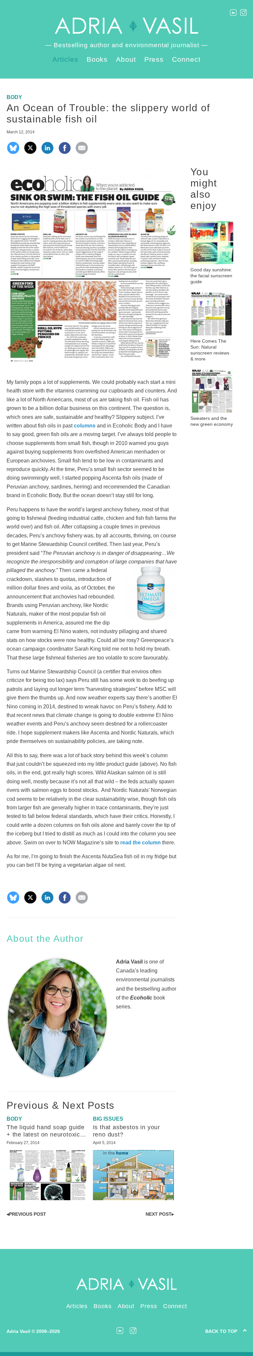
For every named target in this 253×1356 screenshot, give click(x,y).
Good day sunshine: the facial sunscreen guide (211, 275)
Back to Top (221, 1331)
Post (26, 1214)
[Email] (81, 152)
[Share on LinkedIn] (47, 152)
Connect (186, 59)
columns (85, 425)
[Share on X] (30, 152)
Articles (65, 59)
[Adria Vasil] (126, 26)
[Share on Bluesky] (13, 152)
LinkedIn (233, 12)
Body (14, 97)
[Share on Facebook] (64, 152)
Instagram (243, 12)
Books (97, 59)
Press (154, 59)
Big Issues (108, 1119)
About (126, 59)
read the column (140, 842)
